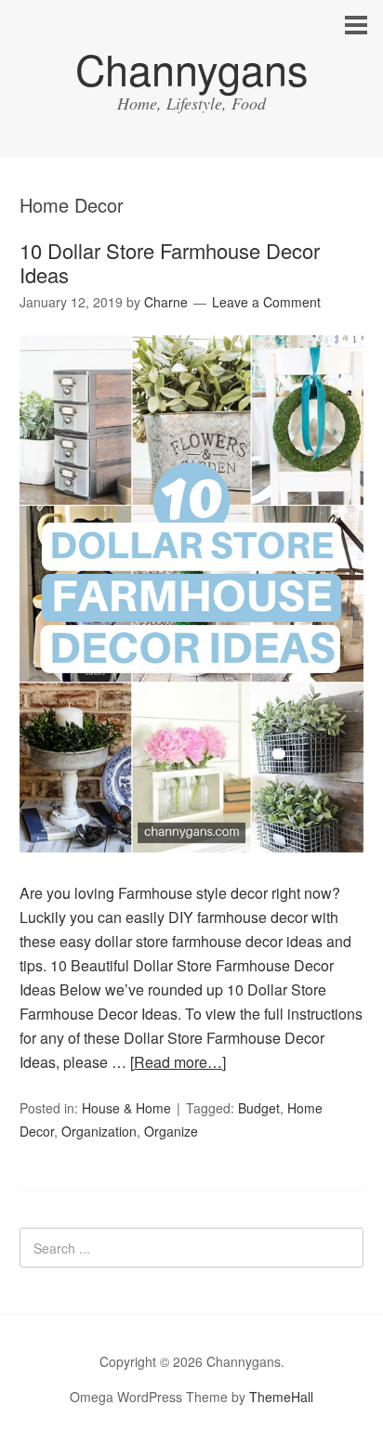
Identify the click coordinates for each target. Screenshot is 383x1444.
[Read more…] (178, 1062)
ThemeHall (281, 1396)
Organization (99, 1131)
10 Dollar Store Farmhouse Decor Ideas (170, 262)
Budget (259, 1108)
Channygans (192, 68)
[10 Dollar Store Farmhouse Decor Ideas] (192, 868)
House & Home (126, 1108)
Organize (171, 1131)
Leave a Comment (266, 302)
